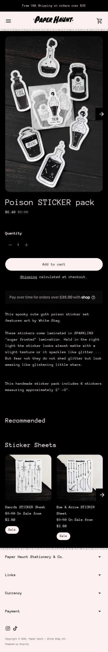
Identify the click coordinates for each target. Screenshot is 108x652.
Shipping (28, 277)
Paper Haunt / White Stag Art (47, 638)
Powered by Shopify (17, 644)
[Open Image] (54, 114)
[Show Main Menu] (8, 21)
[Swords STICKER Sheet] (28, 478)
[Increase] (26, 244)
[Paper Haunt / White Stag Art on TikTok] (15, 628)
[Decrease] (10, 244)
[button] (101, 114)
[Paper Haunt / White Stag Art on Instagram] (7, 628)
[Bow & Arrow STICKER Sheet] (80, 478)
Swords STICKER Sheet (25, 507)
